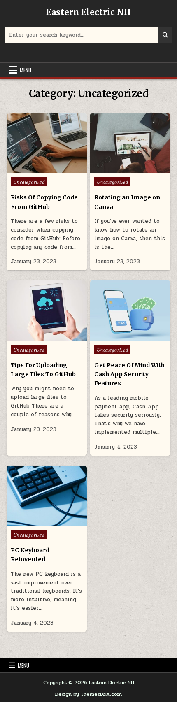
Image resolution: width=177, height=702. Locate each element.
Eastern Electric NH (88, 12)
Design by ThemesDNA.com (88, 694)
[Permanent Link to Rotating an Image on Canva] (130, 143)
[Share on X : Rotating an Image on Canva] (112, 168)
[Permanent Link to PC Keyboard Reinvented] (47, 496)
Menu (25, 70)
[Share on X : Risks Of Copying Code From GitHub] (28, 168)
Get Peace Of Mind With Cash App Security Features (129, 374)
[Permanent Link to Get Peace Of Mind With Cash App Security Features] (130, 310)
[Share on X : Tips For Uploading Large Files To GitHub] (28, 336)
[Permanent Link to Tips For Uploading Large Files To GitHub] (47, 310)
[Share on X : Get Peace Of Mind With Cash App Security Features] (112, 336)
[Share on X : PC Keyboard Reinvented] (28, 521)
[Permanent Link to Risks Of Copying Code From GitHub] (47, 143)
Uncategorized (29, 181)
